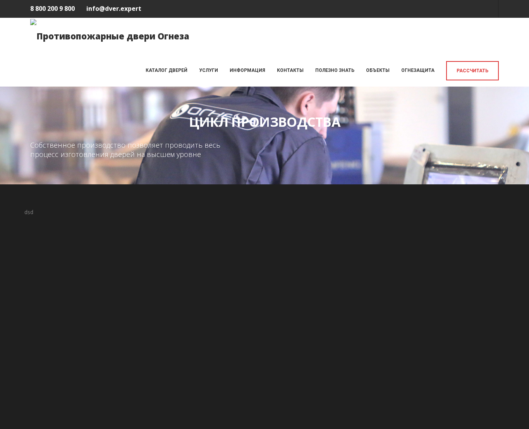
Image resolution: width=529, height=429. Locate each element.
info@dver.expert (113, 8)
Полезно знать (334, 70)
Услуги (208, 70)
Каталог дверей (166, 70)
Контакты (290, 70)
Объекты (378, 70)
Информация (247, 70)
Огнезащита (418, 70)
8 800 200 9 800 (52, 8)
